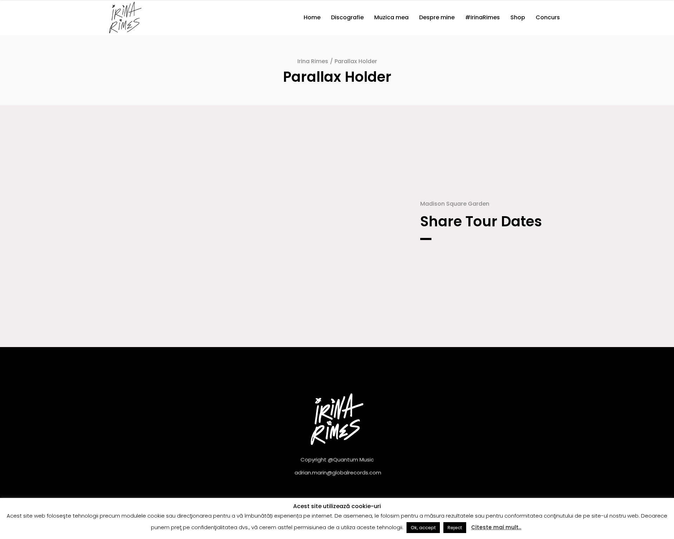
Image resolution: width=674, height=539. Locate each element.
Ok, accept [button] (423, 527)
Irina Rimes (312, 61)
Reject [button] (455, 527)
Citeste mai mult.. (496, 527)
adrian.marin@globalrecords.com (338, 472)
